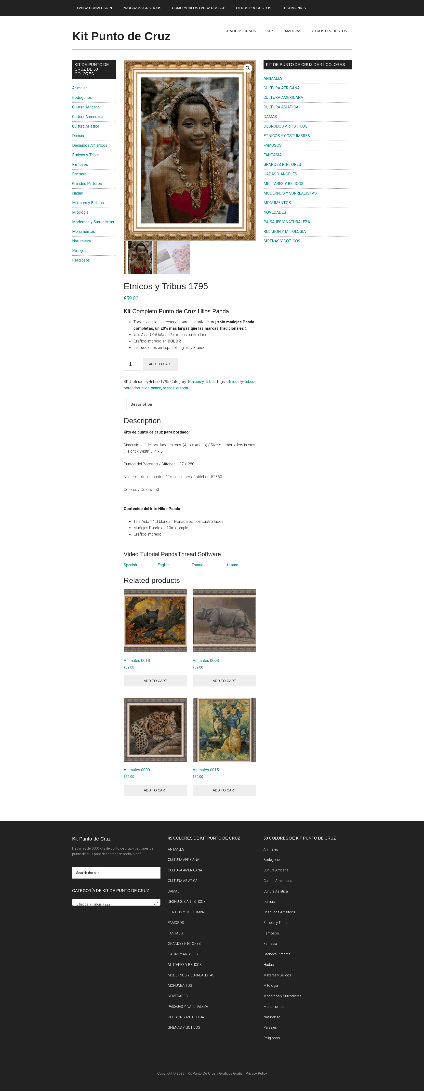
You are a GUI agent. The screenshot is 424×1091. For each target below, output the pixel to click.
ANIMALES (273, 78)
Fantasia (79, 174)
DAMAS (270, 116)
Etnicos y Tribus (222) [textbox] (114, 904)
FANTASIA (273, 155)
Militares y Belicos (88, 202)
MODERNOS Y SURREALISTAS (290, 193)
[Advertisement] (308, 290)
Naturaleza (81, 241)
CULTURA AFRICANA (282, 88)
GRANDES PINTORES (282, 164)
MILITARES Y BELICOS (284, 183)
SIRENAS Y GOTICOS (282, 241)
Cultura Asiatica (85, 126)
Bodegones (82, 97)
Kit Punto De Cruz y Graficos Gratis (215, 1073)
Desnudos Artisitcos (89, 145)
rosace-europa (175, 388)
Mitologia (80, 212)
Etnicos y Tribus (201, 381)
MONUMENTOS (277, 202)
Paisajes (79, 250)
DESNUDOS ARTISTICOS (285, 126)
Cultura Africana (86, 107)
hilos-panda (151, 388)
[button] (247, 68)
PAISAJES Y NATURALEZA (287, 222)
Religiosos (81, 260)
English (164, 565)
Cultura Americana (87, 116)
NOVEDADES (275, 212)
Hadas (77, 193)
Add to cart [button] (155, 681)
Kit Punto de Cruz (121, 36)
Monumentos (83, 231)
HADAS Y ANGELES (280, 174)
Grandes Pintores (87, 183)
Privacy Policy (256, 1073)
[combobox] (116, 902)
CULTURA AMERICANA (283, 97)
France (197, 565)
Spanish (130, 565)
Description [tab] (141, 404)
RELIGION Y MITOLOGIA (285, 231)
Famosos (80, 164)
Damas (78, 135)
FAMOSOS (273, 145)
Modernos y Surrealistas (93, 222)
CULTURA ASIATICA (281, 107)
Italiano (231, 565)
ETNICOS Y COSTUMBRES (287, 135)
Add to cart (160, 364)
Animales (80, 88)
